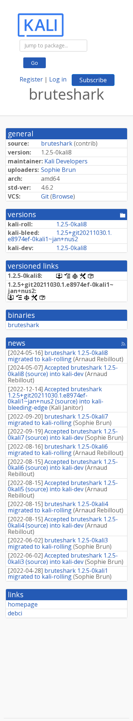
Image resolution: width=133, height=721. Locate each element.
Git (45, 196)
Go (34, 62)
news (16, 343)
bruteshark (56, 143)
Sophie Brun (58, 170)
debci (15, 613)
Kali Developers (66, 161)
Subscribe (93, 80)
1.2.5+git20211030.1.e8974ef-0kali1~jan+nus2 (60, 236)
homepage (23, 604)
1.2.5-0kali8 (71, 224)
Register (31, 79)
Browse (62, 196)
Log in (57, 79)
